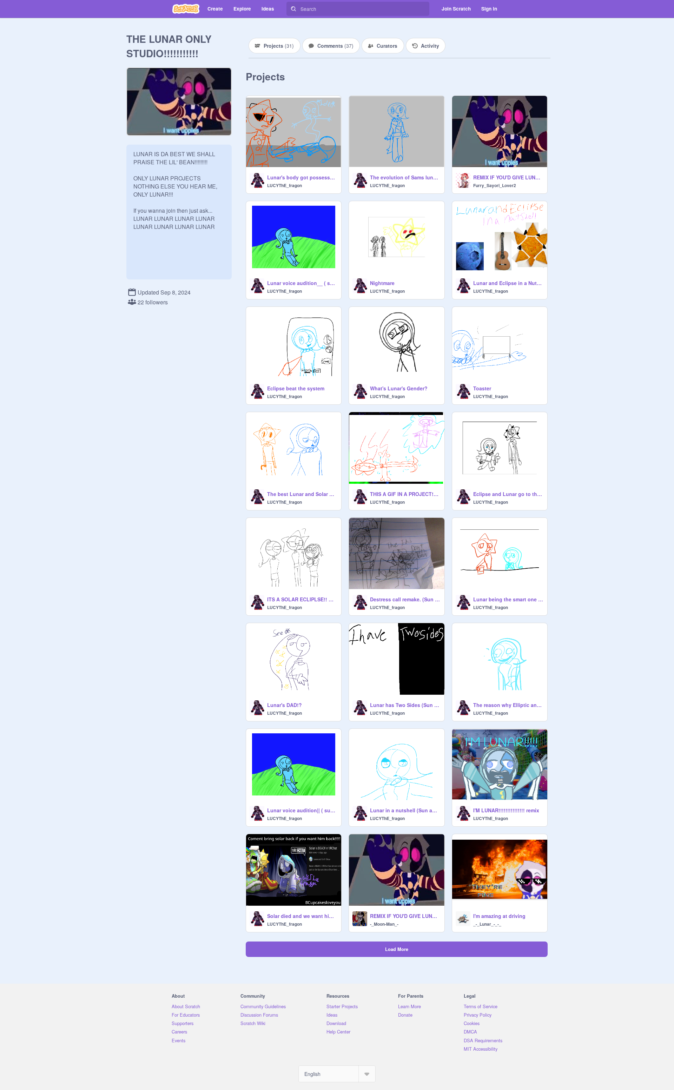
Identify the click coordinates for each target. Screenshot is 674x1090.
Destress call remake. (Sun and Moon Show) (405, 599)
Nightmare (382, 282)
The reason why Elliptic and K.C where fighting (508, 704)
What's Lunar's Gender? (399, 388)
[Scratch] (186, 9)
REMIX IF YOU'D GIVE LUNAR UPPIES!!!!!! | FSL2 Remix (508, 177)
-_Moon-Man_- (384, 924)
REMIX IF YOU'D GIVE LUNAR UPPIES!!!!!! (405, 915)
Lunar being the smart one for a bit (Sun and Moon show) (508, 599)
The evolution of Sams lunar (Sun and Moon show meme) (405, 177)
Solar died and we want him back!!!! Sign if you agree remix (302, 915)
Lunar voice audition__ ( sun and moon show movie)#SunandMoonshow (302, 282)
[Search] (293, 9)
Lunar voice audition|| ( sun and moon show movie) (302, 810)
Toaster (482, 388)
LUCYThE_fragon (284, 185)
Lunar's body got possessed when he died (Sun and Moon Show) (302, 177)
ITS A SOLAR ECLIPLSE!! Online (302, 599)
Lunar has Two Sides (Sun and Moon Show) (405, 704)
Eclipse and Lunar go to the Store (508, 493)
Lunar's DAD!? (284, 704)
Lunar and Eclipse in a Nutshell (508, 282)
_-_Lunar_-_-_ (487, 924)
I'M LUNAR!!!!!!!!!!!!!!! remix (506, 810)
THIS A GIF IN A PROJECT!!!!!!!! (405, 493)
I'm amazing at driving (499, 915)
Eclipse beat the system (295, 388)
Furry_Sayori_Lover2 (494, 185)
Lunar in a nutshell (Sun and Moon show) (405, 810)
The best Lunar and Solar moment (302, 493)
